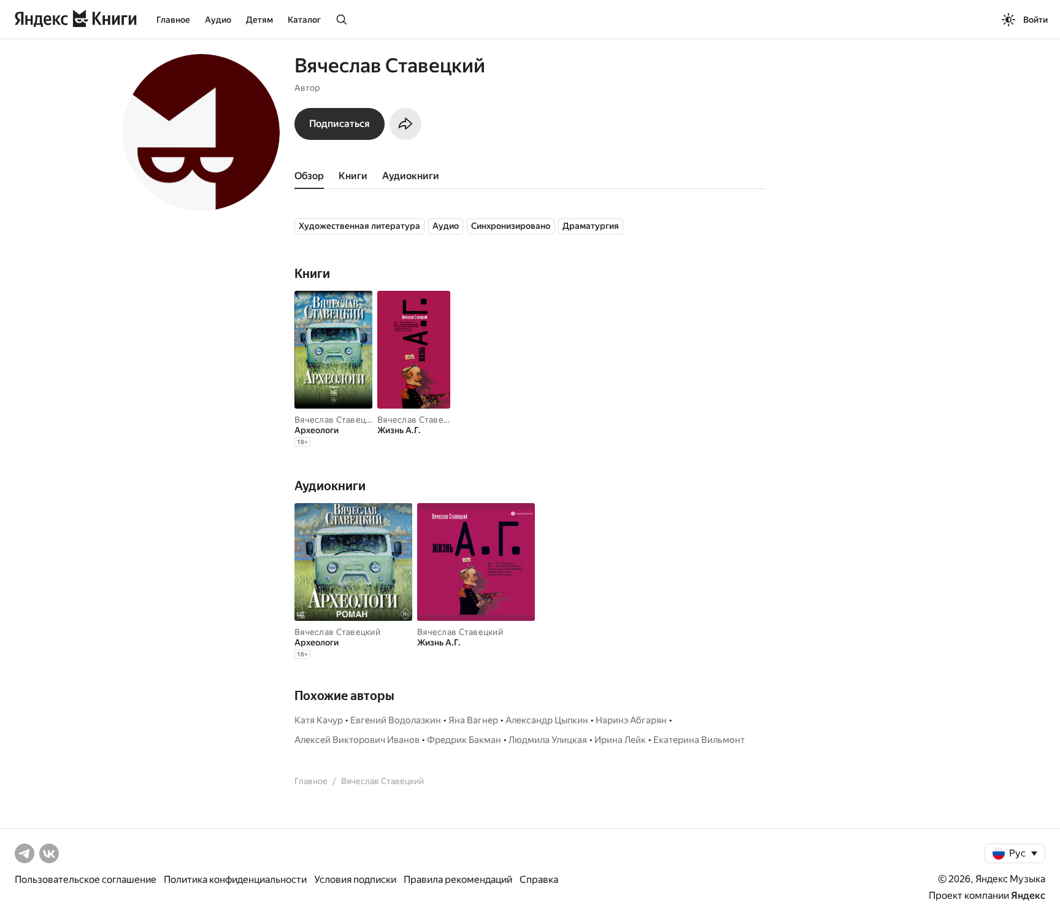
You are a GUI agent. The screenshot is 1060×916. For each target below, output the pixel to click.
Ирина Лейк (620, 739)
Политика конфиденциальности (235, 879)
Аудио (218, 20)
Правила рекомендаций (458, 879)
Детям (259, 20)
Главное (173, 20)
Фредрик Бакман (464, 739)
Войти (1035, 20)
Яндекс (1028, 895)
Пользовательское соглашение (85, 879)
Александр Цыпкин (546, 720)
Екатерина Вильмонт (699, 739)
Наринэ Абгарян (631, 720)
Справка (539, 879)
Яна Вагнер (473, 720)
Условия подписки (355, 879)
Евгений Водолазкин (395, 720)
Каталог (304, 20)
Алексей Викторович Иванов (357, 739)
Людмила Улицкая (548, 739)
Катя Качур (318, 720)
